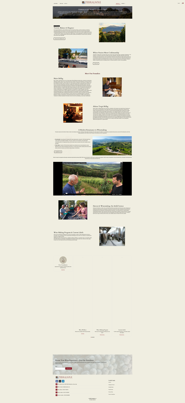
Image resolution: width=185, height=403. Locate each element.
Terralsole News (110, 387)
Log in (179, 3)
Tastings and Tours (111, 384)
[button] (59, 39)
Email (56, 366)
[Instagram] (60, 381)
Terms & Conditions (111, 394)
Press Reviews (110, 389)
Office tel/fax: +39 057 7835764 (63, 389)
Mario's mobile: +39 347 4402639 (63, 392)
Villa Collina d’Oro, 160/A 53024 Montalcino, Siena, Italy (67, 384)
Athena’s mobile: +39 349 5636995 (64, 395)
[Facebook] (57, 381)
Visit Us (109, 382)
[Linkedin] (63, 381)
